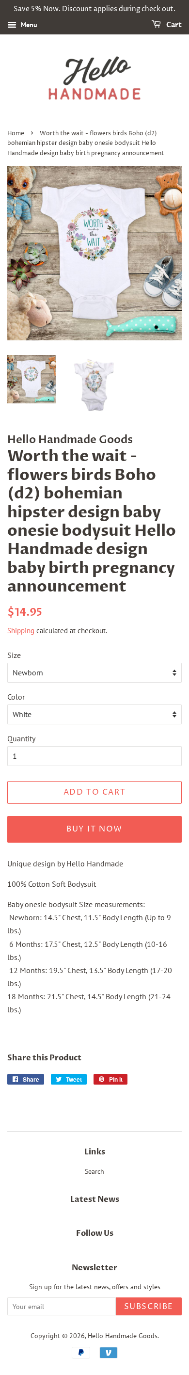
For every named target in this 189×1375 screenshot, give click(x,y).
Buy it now (94, 829)
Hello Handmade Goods (123, 1335)
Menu (28, 24)
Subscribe (148, 1306)
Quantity (21, 738)
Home (15, 133)
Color (16, 697)
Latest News (94, 1199)
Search (94, 1171)
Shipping (20, 630)
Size (14, 655)
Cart (173, 25)
